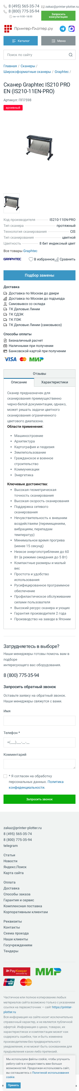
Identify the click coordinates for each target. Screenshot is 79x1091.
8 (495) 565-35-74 (24, 6)
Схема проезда (16, 933)
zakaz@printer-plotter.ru (62, 6)
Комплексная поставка (23, 906)
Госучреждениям (18, 945)
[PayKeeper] (17, 971)
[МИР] (48, 971)
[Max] (71, 29)
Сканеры (28, 66)
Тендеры (11, 951)
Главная (10, 66)
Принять (13, 1085)
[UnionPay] (9, 982)
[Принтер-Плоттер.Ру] (28, 28)
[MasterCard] (26, 982)
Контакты (12, 927)
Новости (10, 861)
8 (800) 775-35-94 (24, 11)
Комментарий (15, 754)
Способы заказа (17, 894)
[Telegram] (63, 29)
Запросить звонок (39, 799)
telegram (11, 846)
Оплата (10, 882)
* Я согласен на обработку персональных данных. (36, 781)
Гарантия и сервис (19, 900)
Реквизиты (13, 921)
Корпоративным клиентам (26, 912)
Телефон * (12, 733)
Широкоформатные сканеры (27, 72)
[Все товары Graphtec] (16, 259)
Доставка (12, 888)
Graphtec (62, 72)
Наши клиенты (16, 939)
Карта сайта (14, 873)
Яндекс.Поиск (15, 867)
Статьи (9, 855)
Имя (7, 711)
